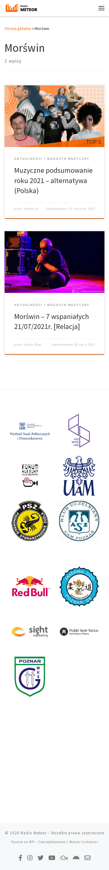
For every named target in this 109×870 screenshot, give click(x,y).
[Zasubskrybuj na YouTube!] (51, 858)
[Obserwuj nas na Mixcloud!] (64, 858)
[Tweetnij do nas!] (41, 858)
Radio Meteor (34, 833)
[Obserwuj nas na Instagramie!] (30, 858)
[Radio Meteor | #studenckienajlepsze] (21, 7)
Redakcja (31, 208)
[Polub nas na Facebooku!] (20, 858)
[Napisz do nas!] (87, 858)
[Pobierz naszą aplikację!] (76, 858)
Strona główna (18, 28)
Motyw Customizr (83, 842)
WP (31, 842)
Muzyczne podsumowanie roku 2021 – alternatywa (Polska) (53, 180)
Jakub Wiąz (33, 344)
